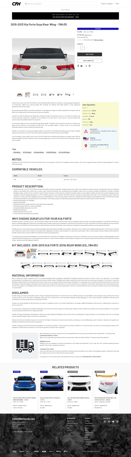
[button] (98, 40)
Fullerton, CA (93, 146)
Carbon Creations (90, 425)
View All (87, 444)
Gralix (86, 437)
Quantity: (80, 44)
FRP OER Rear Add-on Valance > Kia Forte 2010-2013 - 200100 (105, 399)
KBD (86, 430)
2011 (68, 179)
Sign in (104, 3)
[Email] (81, 66)
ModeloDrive (88, 423)
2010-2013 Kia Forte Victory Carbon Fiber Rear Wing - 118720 (24, 399)
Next (73, 95)
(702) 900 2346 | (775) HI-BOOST (23, 432)
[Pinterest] (89, 66)
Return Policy (70, 421)
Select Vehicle (65, 10)
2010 (65, 179)
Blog (68, 428)
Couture (87, 439)
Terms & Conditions (72, 423)
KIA (15, 179)
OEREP (87, 435)
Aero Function (89, 432)
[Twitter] (86, 66)
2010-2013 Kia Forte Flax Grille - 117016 (50, 399)
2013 (75, 179)
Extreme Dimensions (91, 442)
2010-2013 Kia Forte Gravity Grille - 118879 (78, 399)
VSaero (87, 428)
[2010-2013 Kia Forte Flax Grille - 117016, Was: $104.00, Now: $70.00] (51, 383)
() (118, 3)
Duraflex (87, 421)
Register (110, 3)
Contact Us (70, 425)
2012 (71, 179)
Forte (39, 179)
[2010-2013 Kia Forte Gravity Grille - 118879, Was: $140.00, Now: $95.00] (79, 383)
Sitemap (69, 430)
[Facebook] (78, 66)
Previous (13, 95)
